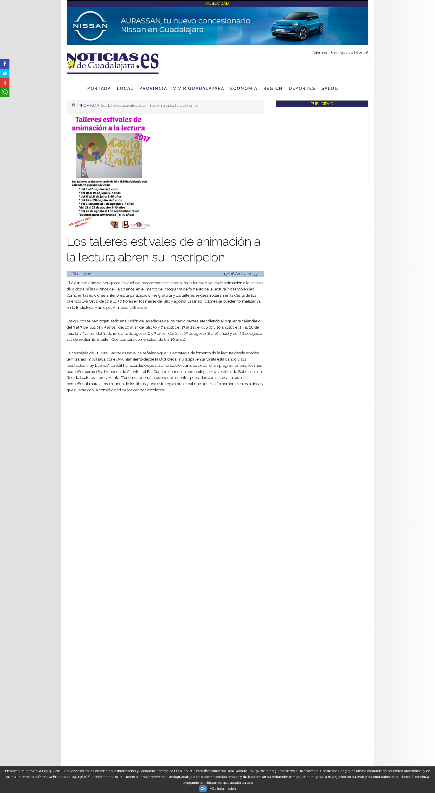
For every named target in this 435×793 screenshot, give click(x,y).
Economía (243, 88)
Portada (99, 88)
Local (125, 88)
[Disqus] (165, 558)
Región (273, 88)
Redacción (81, 274)
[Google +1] (4, 83)
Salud (329, 88)
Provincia (153, 88)
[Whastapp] (4, 92)
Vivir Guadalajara (198, 88)
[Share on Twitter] (4, 73)
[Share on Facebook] (4, 64)
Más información (223, 788)
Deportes (302, 88)
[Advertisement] (165, 442)
